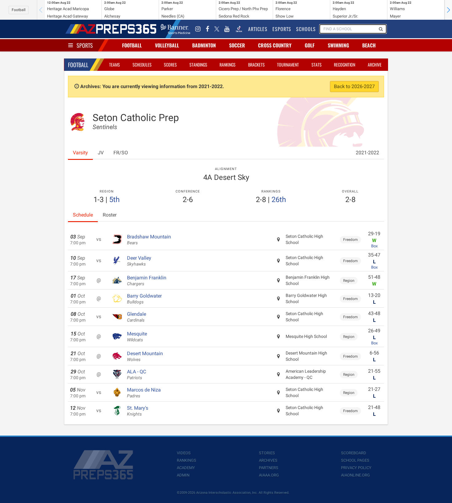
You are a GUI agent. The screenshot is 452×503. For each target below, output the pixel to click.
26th (279, 199)
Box (374, 246)
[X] (216, 29)
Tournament (288, 64)
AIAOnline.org (355, 475)
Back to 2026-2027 (354, 86)
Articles (258, 29)
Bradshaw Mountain (149, 239)
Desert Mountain (145, 356)
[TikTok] (238, 29)
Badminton (204, 45)
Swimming (338, 45)
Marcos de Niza (144, 393)
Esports (281, 29)
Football (19, 10)
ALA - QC (136, 374)
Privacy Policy (356, 467)
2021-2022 (367, 153)
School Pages (355, 460)
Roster (110, 215)
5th (114, 199)
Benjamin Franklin (146, 280)
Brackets (256, 64)
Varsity (80, 153)
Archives (268, 460)
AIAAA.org (269, 475)
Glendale (136, 317)
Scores (170, 64)
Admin (183, 475)
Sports (85, 45)
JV (101, 153)
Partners (268, 467)
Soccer (237, 45)
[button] (448, 10)
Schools (306, 29)
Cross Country (274, 45)
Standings (198, 64)
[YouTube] (227, 29)
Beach (369, 45)
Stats (316, 64)
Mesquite (137, 337)
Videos (184, 453)
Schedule (83, 215)
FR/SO (120, 153)
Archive (375, 64)
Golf (310, 45)
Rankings (228, 64)
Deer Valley (139, 261)
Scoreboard (353, 453)
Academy (186, 467)
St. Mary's (137, 411)
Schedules (142, 64)
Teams (114, 64)
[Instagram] (198, 29)
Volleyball (167, 45)
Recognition (344, 64)
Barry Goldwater (144, 299)
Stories (267, 453)
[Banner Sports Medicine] (175, 29)
